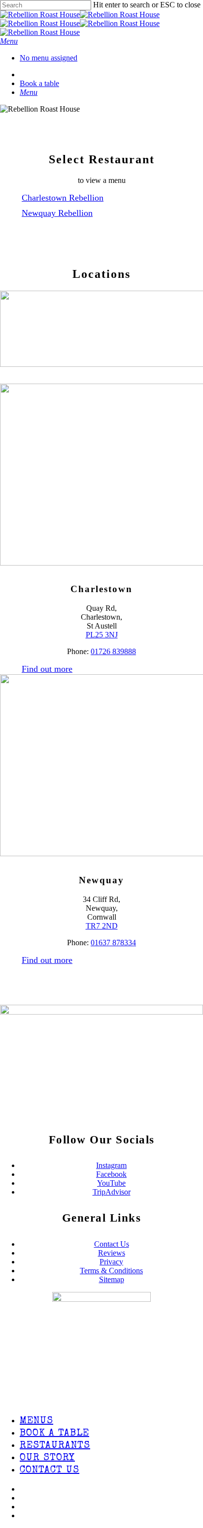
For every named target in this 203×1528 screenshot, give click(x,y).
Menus (36, 1421)
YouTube (111, 1183)
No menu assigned (48, 58)
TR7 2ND (102, 926)
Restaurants (55, 1446)
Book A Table (54, 1433)
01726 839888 (113, 651)
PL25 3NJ (102, 634)
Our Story (47, 1458)
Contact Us (111, 1244)
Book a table (39, 83)
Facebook (111, 1174)
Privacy (111, 1262)
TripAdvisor (112, 1192)
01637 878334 (113, 942)
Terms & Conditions (111, 1270)
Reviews (111, 1253)
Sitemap (111, 1279)
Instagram (111, 1165)
